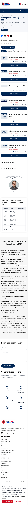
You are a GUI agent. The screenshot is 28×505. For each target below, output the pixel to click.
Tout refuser (17, 501)
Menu (21, 10)
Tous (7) (4, 51)
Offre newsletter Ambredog (18, 131)
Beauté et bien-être (6, 461)
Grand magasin (5, 472)
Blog (2, 443)
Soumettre (8, 366)
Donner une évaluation (8, 47)
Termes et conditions (6, 452)
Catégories (4, 439)
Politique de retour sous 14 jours (18, 116)
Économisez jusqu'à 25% (17, 86)
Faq (2, 446)
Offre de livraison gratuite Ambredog (17, 146)
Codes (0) (10, 51)
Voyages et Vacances (6, 470)
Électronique (4, 463)
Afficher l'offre (14, 65)
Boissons (3, 467)
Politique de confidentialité (7, 450)
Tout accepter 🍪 (7, 501)
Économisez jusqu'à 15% (17, 100)
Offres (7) (16, 51)
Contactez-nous (5, 448)
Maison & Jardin (5, 465)
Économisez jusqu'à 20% (17, 71)
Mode (2, 474)
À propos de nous (5, 441)
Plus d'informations (14, 59)
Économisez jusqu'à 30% (17, 57)
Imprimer (3, 454)
